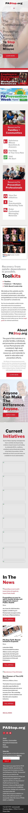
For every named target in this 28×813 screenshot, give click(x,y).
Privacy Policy (6, 811)
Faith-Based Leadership (13, 286)
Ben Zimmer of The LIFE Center (13, 677)
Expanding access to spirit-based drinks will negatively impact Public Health (12, 600)
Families (7, 281)
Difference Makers (8, 680)
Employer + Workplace (13, 284)
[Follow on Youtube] (10, 733)
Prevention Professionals (10, 742)
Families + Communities (10, 740)
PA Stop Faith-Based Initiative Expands (11, 640)
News (4, 605)
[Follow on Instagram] (7, 733)
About (4, 738)
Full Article (9, 619)
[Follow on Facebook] (4, 733)
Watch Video (10, 415)
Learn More (10, 56)
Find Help (5, 747)
